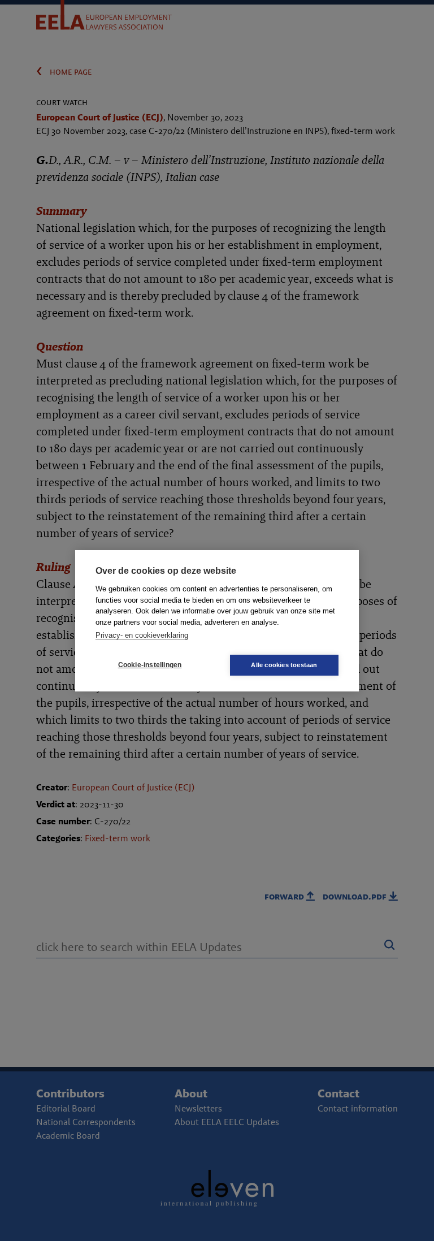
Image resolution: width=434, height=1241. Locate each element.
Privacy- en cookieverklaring (142, 635)
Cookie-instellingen (150, 665)
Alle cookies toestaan (284, 664)
